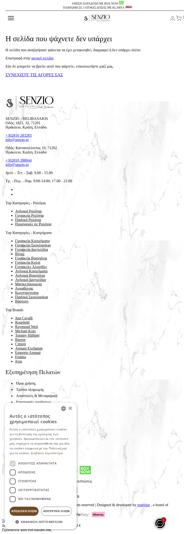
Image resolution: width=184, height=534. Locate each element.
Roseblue (143, 505)
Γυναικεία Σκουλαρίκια (33, 245)
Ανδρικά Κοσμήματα (31, 271)
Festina (20, 357)
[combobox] (63, 408)
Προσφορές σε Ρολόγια (33, 224)
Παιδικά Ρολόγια (28, 220)
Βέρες (19, 254)
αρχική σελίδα (42, 58)
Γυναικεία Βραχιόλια (31, 258)
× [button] (70, 408)
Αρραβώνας (24, 288)
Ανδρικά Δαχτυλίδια (30, 280)
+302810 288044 (19, 160)
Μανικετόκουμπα (28, 284)
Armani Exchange (29, 348)
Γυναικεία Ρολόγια (29, 215)
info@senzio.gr (17, 140)
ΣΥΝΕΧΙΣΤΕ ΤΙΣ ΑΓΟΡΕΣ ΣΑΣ (34, 74)
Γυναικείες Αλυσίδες (31, 267)
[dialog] (41, 466)
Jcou (18, 361)
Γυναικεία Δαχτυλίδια (31, 249)
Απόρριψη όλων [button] (56, 511)
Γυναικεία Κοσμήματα (32, 241)
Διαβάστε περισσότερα (47, 453)
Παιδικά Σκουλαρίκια (31, 297)
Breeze (20, 340)
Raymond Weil (26, 327)
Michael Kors (25, 331)
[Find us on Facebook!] (17, 190)
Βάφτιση (21, 301)
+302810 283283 (19, 135)
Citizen (20, 344)
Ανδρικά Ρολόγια (28, 211)
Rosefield (22, 322)
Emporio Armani (27, 353)
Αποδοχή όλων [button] (24, 511)
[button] (41, 521)
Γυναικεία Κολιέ (27, 262)
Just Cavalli (24, 318)
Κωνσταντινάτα (27, 293)
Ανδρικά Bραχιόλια (30, 275)
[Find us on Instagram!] (17, 194)
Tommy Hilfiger (27, 335)
